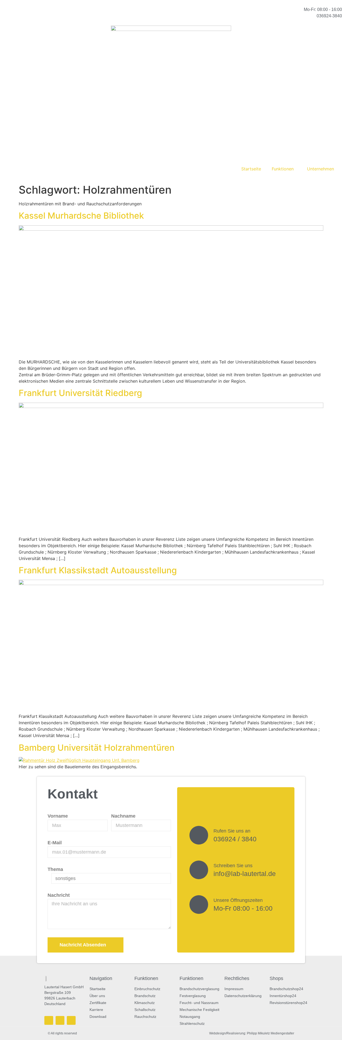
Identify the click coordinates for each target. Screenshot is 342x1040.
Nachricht (59, 895)
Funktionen (283, 168)
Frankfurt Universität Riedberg (80, 393)
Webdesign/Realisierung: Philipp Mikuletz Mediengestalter (251, 1033)
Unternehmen (320, 168)
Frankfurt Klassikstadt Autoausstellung (98, 570)
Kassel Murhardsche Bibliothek (81, 215)
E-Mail (55, 842)
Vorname (58, 816)
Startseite (251, 168)
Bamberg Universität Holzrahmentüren (96, 747)
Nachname (123, 816)
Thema (55, 869)
